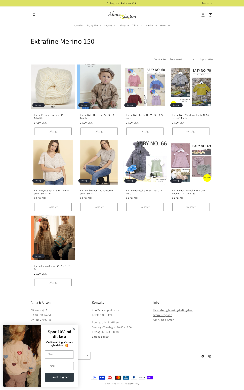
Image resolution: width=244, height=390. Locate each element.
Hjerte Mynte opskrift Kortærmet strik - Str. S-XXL (52, 192)
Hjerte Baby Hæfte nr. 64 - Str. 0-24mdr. (97, 117)
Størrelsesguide (162, 315)
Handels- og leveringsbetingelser (173, 310)
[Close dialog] (74, 329)
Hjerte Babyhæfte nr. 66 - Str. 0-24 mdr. (144, 192)
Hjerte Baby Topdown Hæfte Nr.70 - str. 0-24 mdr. (190, 117)
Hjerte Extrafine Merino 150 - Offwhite (49, 117)
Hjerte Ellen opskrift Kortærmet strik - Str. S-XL (97, 192)
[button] (34, 15)
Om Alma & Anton (163, 320)
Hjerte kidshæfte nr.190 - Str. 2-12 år (52, 268)
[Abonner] (86, 356)
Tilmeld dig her (59, 377)
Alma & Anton (117, 384)
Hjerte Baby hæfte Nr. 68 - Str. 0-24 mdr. (144, 117)
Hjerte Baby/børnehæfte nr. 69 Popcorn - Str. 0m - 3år (188, 192)
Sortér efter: (160, 59)
